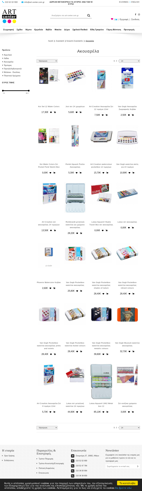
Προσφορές (129, 29)
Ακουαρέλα (8, 62)
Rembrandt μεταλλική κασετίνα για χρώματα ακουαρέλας (75, 225)
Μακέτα (58, 29)
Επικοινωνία (44, 473)
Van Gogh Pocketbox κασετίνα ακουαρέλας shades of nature (101, 285)
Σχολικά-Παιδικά (80, 29)
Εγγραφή (124, 19)
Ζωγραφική (8, 29)
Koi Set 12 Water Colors (48, 107)
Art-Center (9, 16)
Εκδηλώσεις (9, 460)
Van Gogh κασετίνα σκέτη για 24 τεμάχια (127, 165)
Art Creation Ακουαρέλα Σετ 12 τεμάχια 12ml (101, 108)
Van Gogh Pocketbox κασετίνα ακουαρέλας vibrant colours (127, 285)
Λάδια (6, 58)
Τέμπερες (8, 65)
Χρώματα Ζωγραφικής (74, 41)
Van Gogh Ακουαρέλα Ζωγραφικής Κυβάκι (127, 108)
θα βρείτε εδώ (123, 487)
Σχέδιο (19, 29)
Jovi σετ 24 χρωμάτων (75, 107)
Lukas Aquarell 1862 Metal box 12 (101, 404)
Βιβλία (49, 29)
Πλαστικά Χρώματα (12, 76)
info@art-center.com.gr (34, 2)
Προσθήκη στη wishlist (51, 112)
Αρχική (50, 41)
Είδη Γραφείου (97, 29)
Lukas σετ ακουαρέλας (127, 222)
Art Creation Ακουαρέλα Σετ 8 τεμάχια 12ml (49, 404)
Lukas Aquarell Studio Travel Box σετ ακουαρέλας (101, 223)
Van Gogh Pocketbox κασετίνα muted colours (75, 344)
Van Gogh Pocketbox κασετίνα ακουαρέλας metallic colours (101, 345)
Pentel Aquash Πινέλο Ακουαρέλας (75, 165)
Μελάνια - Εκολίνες (12, 72)
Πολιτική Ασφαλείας (46, 468)
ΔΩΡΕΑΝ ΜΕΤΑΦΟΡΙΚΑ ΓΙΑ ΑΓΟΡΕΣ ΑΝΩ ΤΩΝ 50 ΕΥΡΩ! (71, 3)
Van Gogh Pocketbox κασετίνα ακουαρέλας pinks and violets (49, 345)
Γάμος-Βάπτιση (113, 29)
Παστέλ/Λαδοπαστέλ (13, 69)
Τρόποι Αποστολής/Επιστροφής (51, 463)
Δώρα (67, 29)
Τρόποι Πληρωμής (46, 459)
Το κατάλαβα (127, 483)
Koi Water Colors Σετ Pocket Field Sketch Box (49, 165)
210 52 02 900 (11, 2)
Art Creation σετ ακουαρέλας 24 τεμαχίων (49, 223)
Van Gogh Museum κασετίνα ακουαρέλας (127, 344)
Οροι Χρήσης (9, 456)
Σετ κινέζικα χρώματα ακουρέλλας (127, 404)
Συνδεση (135, 19)
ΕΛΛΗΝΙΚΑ (123, 2)
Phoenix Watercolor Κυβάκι (49, 282)
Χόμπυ (28, 29)
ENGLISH (135, 2)
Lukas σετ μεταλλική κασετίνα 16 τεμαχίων (75, 404)
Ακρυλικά (8, 55)
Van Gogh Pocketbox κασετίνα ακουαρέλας (75, 284)
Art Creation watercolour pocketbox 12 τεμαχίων (101, 165)
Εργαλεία (38, 29)
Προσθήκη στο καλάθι (55, 112)
